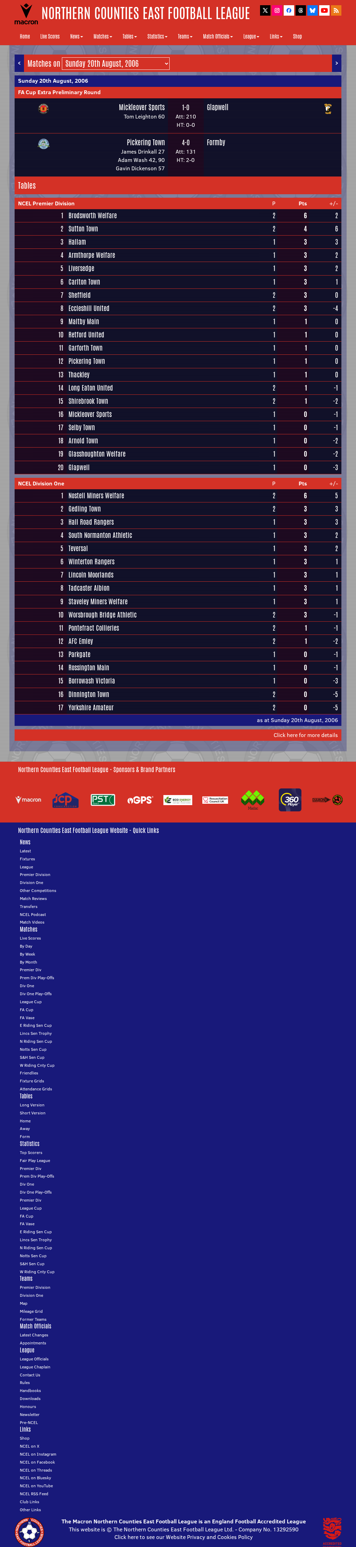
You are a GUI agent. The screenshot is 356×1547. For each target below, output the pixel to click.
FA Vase (27, 1018)
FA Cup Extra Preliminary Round (59, 92)
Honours (28, 1406)
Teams (183, 36)
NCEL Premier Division (46, 203)
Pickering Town (146, 142)
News (75, 36)
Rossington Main (88, 667)
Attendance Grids (36, 1089)
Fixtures (27, 859)
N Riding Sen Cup (36, 1041)
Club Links (29, 1502)
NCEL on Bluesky (35, 1478)
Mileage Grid (31, 1311)
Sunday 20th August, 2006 (53, 80)
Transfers (29, 906)
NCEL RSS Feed (34, 1494)
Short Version (33, 1113)
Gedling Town (84, 509)
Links (274, 36)
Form (25, 1136)
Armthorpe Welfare (91, 255)
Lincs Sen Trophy (36, 1033)
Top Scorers (31, 1152)
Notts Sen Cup (33, 1049)
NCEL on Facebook (37, 1462)
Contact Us (30, 1375)
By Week (27, 954)
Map (23, 1303)
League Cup (31, 1002)
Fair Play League (35, 1160)
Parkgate (79, 654)
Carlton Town (84, 282)
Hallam (77, 242)
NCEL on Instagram (38, 1454)
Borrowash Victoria (91, 681)
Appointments (33, 1343)
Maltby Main (83, 321)
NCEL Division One (41, 483)
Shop (297, 36)
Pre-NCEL (29, 1422)
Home (25, 36)
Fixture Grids (32, 1081)
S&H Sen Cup (32, 1057)
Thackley (78, 374)
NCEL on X (29, 1446)
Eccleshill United (89, 308)
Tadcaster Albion (89, 588)
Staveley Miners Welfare (98, 601)
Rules (25, 1382)
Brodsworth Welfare (92, 215)
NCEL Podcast (33, 914)
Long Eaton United (90, 388)
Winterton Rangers (91, 561)
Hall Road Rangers (91, 522)
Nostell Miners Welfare (96, 495)
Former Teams (33, 1319)
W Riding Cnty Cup (37, 1065)
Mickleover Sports (142, 107)
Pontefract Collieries (93, 628)
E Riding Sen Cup (36, 1025)
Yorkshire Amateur (91, 707)
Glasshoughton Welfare (97, 454)
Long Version (32, 1105)
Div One (27, 986)
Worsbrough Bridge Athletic (102, 615)
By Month (28, 962)
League (249, 36)
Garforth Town (85, 348)
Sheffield (79, 295)
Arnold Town (83, 440)
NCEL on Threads (36, 1470)
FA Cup (26, 1010)
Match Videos (32, 922)
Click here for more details (306, 735)
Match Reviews (33, 898)
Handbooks (30, 1390)
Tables (128, 36)
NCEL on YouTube (36, 1486)
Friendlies (29, 1073)
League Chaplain (35, 1367)
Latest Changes (34, 1335)
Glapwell (217, 107)
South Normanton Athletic (100, 535)
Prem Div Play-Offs (37, 978)
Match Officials (216, 36)
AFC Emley (80, 641)
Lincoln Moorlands (90, 575)
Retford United (86, 334)
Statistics (155, 36)
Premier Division (35, 874)
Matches (101, 36)
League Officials (34, 1359)
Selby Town (81, 427)
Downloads (30, 1398)
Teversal (78, 548)
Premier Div (30, 970)
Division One (31, 882)
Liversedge (81, 268)
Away (25, 1128)
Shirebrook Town (88, 401)
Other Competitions (38, 890)
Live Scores (50, 36)
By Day (26, 946)
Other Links (30, 1510)
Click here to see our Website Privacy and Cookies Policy (183, 1537)
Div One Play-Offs (36, 994)
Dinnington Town (88, 694)
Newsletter (30, 1414)
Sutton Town (83, 229)
